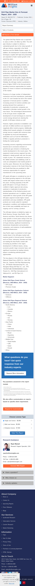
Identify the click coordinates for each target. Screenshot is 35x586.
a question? (11, 472)
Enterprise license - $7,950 (12, 428)
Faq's (4, 535)
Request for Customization (13, 409)
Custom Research (7, 524)
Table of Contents (7, 30)
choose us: (11, 478)
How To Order (6, 538)
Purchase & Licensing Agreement (12, 548)
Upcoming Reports (7, 503)
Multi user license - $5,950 (12, 424)
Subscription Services (8, 521)
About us (5, 497)
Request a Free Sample (11, 34)
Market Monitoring (7, 528)
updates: (11, 483)
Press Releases (7, 507)
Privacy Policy (6, 541)
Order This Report (17, 433)
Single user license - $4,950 (13, 420)
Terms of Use (6, 545)
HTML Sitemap (6, 552)
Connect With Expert (17, 466)
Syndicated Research (8, 517)
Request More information (15, 373)
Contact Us (5, 500)
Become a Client (28, 1)
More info (11, 583)
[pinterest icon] (23, 582)
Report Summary (7, 25)
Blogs (4, 510)
